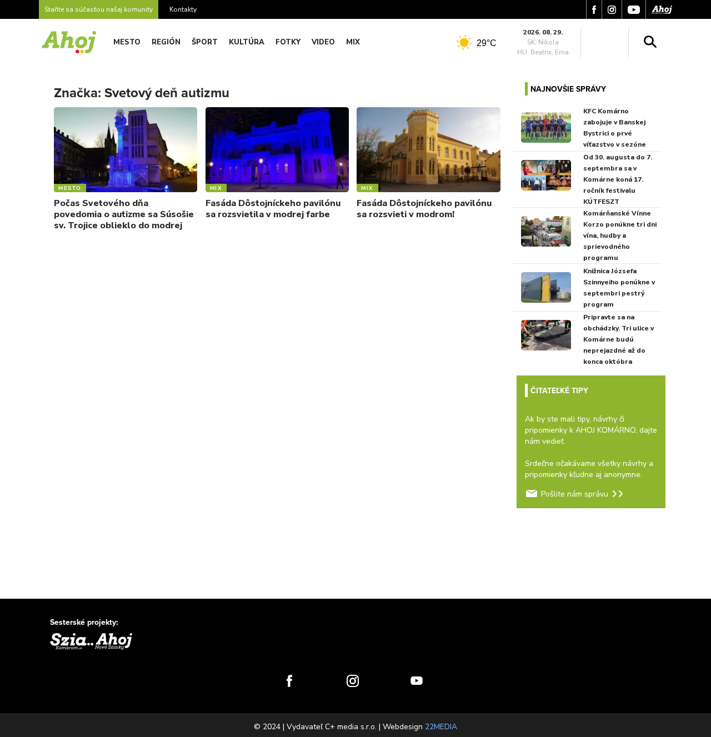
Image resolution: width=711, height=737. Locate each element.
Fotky (288, 42)
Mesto (127, 42)
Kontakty (183, 9)
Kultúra (246, 42)
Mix (353, 42)
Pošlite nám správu (574, 494)
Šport (205, 42)
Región (166, 42)
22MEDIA (441, 726)
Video (323, 42)
